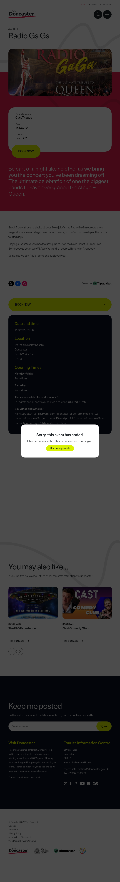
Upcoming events (60, 448)
